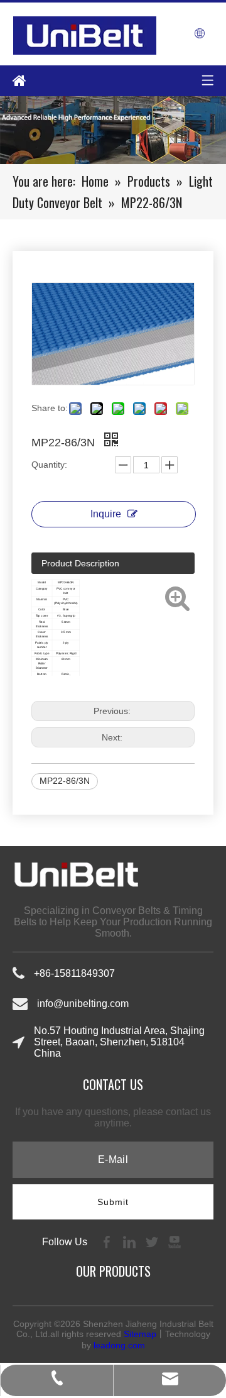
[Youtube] (174, 1241)
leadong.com (119, 1345)
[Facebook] (108, 1241)
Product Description (80, 563)
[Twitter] (153, 1241)
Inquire (105, 514)
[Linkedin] (130, 1241)
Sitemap (140, 1334)
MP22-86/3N (65, 781)
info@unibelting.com (83, 1003)
